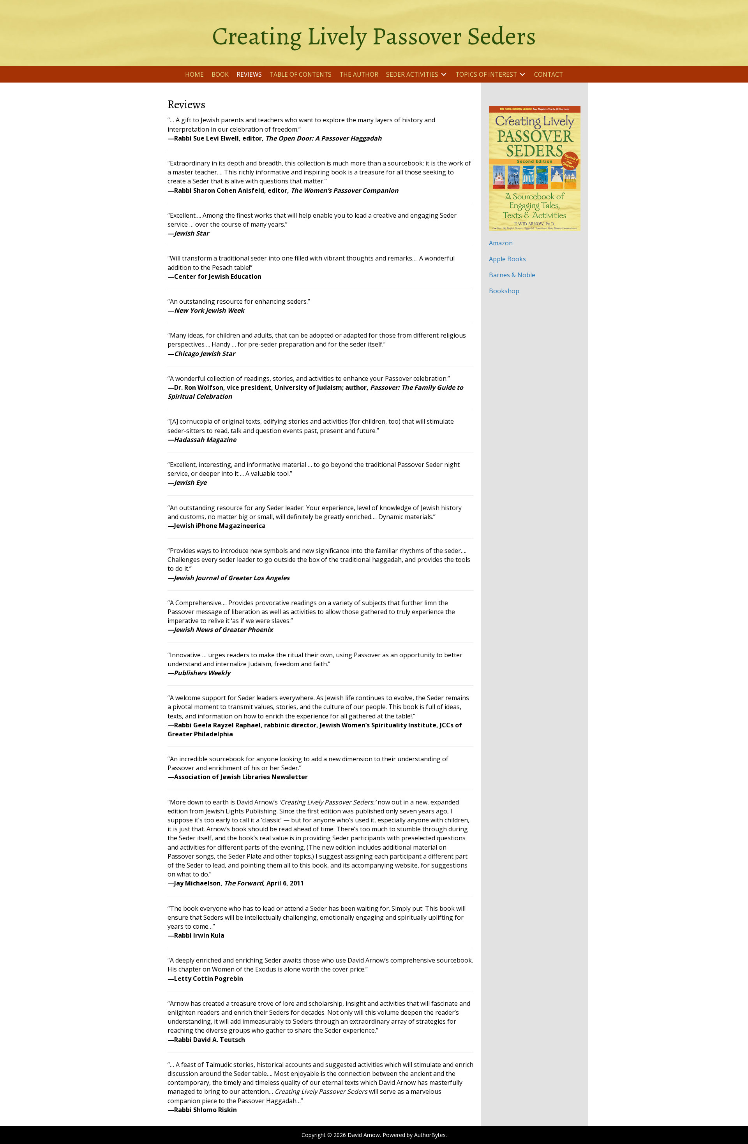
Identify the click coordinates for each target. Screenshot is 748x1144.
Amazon (501, 243)
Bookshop (504, 291)
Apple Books (507, 259)
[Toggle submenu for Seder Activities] (443, 74)
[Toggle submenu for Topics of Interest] (522, 74)
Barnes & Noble (512, 275)
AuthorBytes (430, 1135)
